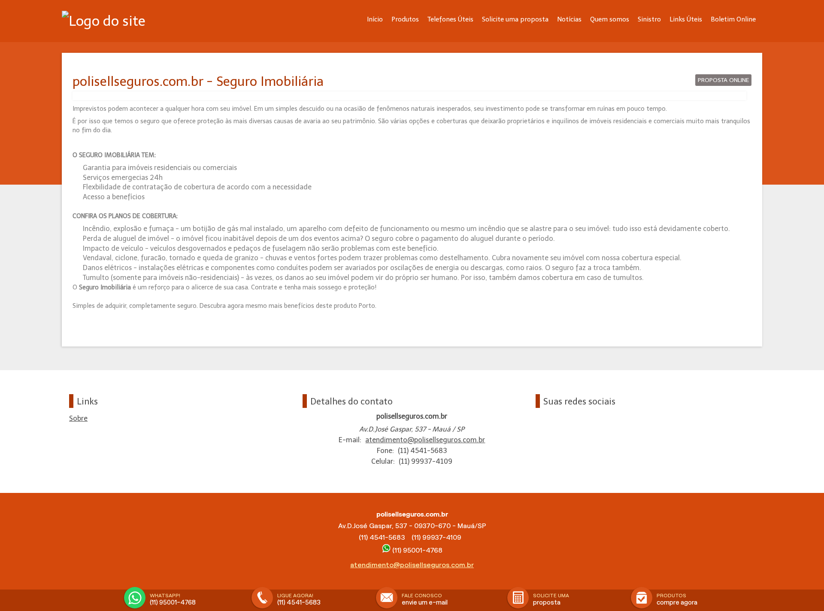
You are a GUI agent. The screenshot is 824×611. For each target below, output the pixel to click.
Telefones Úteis (450, 19)
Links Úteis (686, 19)
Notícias (569, 19)
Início (375, 19)
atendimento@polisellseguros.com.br (425, 440)
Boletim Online (733, 19)
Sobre (78, 418)
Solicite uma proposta (515, 19)
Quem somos (609, 19)
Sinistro (649, 19)
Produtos (405, 19)
